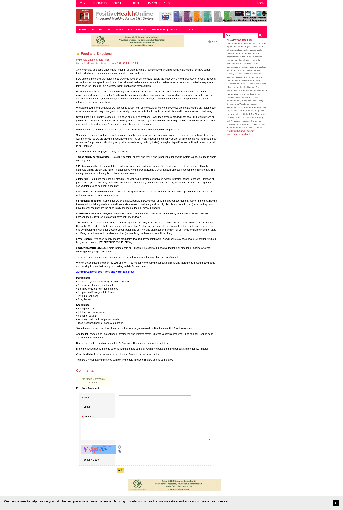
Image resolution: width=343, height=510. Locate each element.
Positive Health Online (116, 16)
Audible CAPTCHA (120, 451)
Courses (117, 3)
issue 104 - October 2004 (124, 63)
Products (100, 3)
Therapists (135, 3)
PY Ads (152, 3)
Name (87, 397)
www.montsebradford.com (241, 134)
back (214, 41)
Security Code (91, 459)
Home (82, 29)
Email (87, 406)
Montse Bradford (242, 39)
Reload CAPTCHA (120, 447)
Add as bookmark (78, 53)
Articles (96, 29)
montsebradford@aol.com (241, 130)
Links (173, 29)
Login (260, 3)
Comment (89, 416)
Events (83, 3)
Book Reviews (137, 29)
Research (158, 29)
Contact (187, 29)
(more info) (94, 59)
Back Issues (115, 29)
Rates (166, 3)
